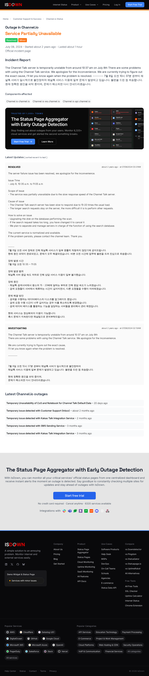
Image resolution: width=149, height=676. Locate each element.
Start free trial (74, 495)
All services (11, 657)
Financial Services (113, 651)
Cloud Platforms (86, 645)
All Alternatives (132, 573)
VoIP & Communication (89, 651)
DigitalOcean (16, 638)
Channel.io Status (54, 19)
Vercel (65, 651)
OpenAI (59, 645)
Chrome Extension (133, 605)
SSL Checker (131, 591)
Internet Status (60, 4)
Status (22, 671)
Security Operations (132, 645)
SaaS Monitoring (85, 571)
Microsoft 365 (16, 645)
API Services (85, 632)
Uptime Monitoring (86, 567)
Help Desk (106, 554)
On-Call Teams (108, 568)
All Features (82, 576)
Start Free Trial (135, 4)
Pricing (106, 4)
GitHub (34, 638)
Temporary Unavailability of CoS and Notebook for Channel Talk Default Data (48, 403)
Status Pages (83, 557)
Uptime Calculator (133, 596)
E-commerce (107, 583)
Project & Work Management (110, 638)
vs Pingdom (130, 554)
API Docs (81, 581)
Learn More (47, 141)
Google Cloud (52, 638)
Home (5, 19)
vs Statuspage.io (133, 563)
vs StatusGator (132, 559)
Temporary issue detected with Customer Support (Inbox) (38, 410)
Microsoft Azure (39, 645)
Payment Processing (132, 632)
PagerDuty (15, 651)
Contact (33, 671)
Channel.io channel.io (18, 101)
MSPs (104, 559)
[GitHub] (17, 564)
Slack (50, 651)
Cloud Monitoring (85, 562)
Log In (117, 4)
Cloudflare (28, 632)
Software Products (110, 549)
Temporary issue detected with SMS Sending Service (35, 425)
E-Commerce (85, 638)
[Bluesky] (23, 564)
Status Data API (108, 587)
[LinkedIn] (6, 564)
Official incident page (18, 50)
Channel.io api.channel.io (76, 101)
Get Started (59, 563)
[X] (11, 564)
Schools (105, 573)
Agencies (105, 578)
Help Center (10, 671)
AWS (12, 632)
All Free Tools (131, 586)
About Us (58, 549)
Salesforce (34, 651)
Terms (43, 671)
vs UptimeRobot (132, 568)
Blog (56, 559)
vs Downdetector (133, 549)
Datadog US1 (48, 632)
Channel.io (30, 27)
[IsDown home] (13, 4)
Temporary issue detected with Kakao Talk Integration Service (40, 418)
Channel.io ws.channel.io (46, 101)
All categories (134, 651)
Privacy (53, 671)
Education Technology (106, 632)
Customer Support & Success (27, 19)
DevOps (105, 563)
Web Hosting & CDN (108, 645)
